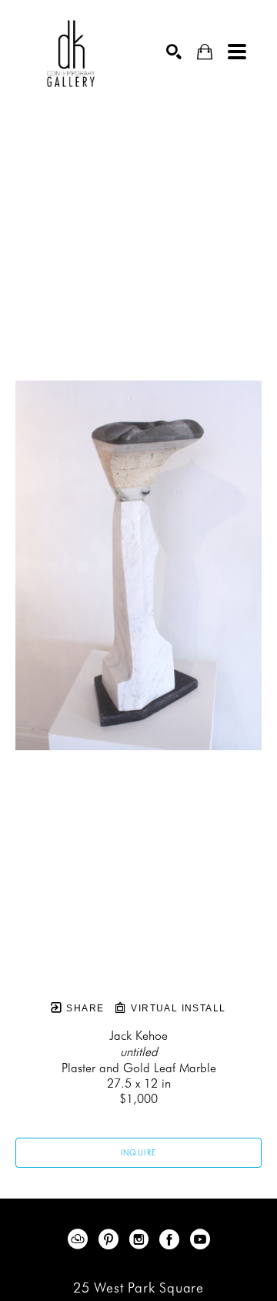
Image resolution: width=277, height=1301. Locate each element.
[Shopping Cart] (204, 52)
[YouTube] (200, 1239)
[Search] (174, 51)
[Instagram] (141, 1239)
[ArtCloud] (80, 1239)
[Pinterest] (111, 1239)
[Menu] (237, 51)
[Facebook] (172, 1239)
